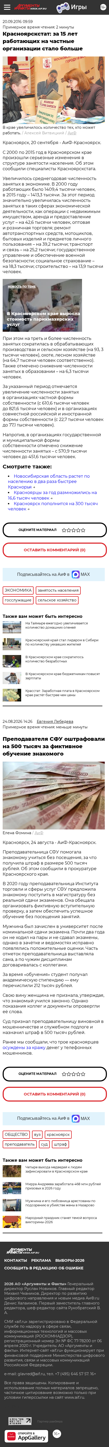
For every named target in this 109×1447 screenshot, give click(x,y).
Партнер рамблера (49, 1421)
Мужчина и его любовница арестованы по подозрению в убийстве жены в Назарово (60, 1203)
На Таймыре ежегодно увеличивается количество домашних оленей (56, 625)
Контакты (15, 1260)
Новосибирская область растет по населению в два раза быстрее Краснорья (49, 482)
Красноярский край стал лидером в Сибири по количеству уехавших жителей (61, 642)
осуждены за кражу (24, 1047)
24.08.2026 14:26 (18, 721)
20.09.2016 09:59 (18, 21)
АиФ (72, 133)
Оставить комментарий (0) (54, 550)
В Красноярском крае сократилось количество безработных (54, 659)
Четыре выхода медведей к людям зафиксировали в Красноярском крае (56, 1169)
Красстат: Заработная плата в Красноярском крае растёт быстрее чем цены (62, 693)
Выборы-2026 (69, 1260)
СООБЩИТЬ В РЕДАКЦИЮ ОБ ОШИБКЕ (43, 1268)
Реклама (41, 1260)
